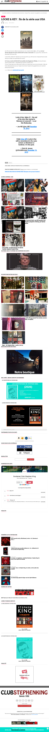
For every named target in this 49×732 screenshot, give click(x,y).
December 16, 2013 (30, 128)
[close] (47, 728)
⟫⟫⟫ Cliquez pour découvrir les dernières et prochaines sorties (14, 597)
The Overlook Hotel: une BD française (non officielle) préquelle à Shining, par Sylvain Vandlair (35, 222)
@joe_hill (24, 139)
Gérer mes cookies (24, 725)
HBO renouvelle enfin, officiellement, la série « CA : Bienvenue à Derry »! (24, 539)
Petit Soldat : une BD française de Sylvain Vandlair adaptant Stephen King (12, 248)
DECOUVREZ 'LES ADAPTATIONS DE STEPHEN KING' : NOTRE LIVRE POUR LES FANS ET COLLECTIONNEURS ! (24, 729)
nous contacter (35, 714)
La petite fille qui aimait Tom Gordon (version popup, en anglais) (35, 318)
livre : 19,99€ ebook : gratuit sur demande (24, 629)
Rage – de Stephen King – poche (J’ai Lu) (12, 345)
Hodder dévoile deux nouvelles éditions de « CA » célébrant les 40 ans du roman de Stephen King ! (24, 549)
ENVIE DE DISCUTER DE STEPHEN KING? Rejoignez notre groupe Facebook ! (22, 171)
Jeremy (6, 22)
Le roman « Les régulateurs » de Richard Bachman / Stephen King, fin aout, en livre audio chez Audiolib (25, 558)
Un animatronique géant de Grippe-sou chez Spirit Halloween (23, 577)
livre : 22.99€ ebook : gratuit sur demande (24, 660)
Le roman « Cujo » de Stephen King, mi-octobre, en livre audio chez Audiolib (25, 568)
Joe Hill (10, 162)
